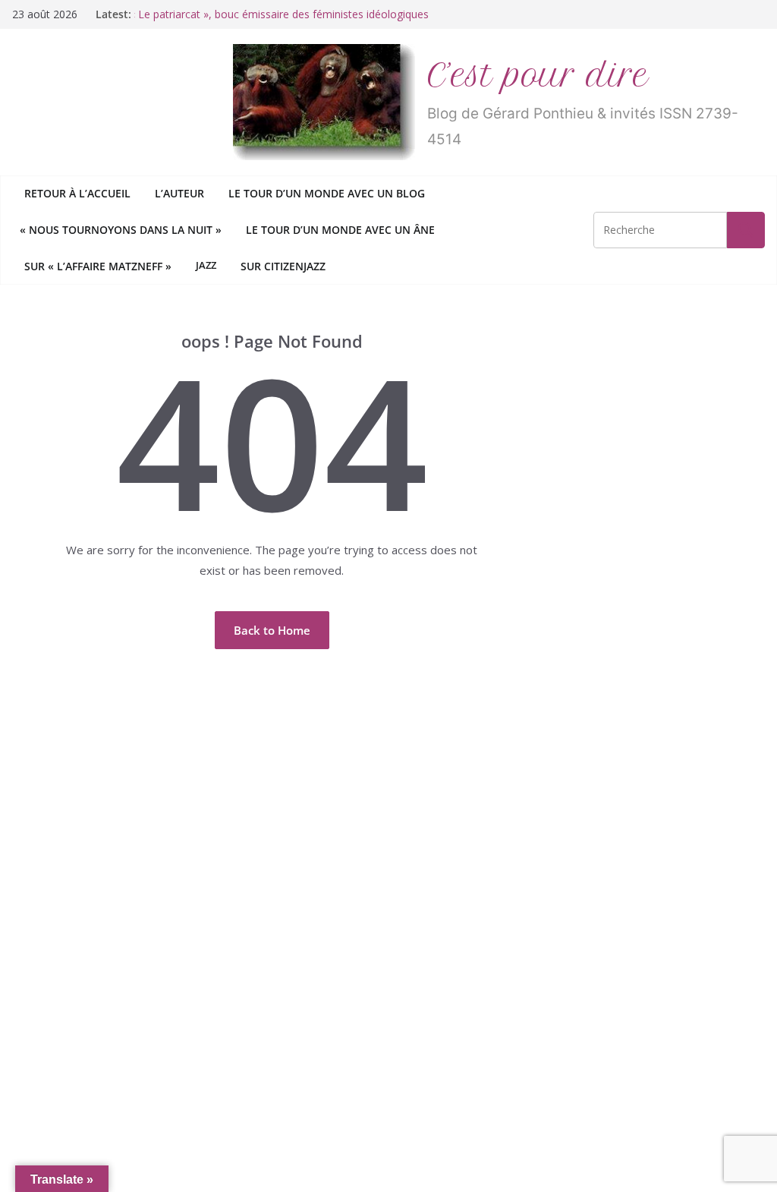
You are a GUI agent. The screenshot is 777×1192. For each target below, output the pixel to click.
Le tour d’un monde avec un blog (326, 193)
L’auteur (179, 193)
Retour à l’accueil (77, 193)
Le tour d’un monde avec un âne (340, 229)
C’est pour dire (538, 75)
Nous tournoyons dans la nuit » (123, 229)
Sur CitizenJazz (283, 266)
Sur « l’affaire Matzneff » (97, 266)
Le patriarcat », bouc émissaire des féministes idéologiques (281, 14)
